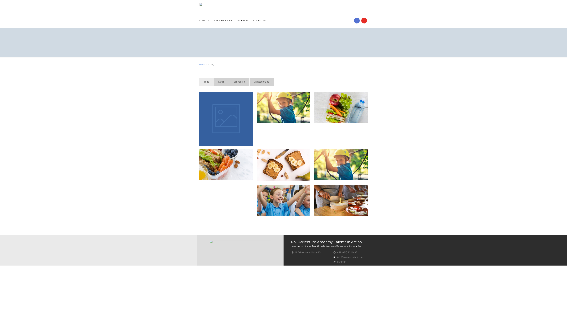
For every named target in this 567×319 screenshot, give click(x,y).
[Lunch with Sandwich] (283, 165)
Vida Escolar (259, 20)
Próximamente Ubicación (308, 252)
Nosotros (204, 20)
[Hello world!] (226, 119)
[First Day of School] (226, 221)
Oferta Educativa (222, 20)
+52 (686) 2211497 (347, 252)
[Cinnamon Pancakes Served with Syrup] (226, 164)
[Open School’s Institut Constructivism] (341, 164)
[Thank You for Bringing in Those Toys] (226, 187)
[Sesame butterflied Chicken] (341, 107)
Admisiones (242, 20)
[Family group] (341, 200)
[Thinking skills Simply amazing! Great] (283, 200)
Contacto (341, 262)
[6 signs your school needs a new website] (283, 107)
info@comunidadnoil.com (350, 257)
